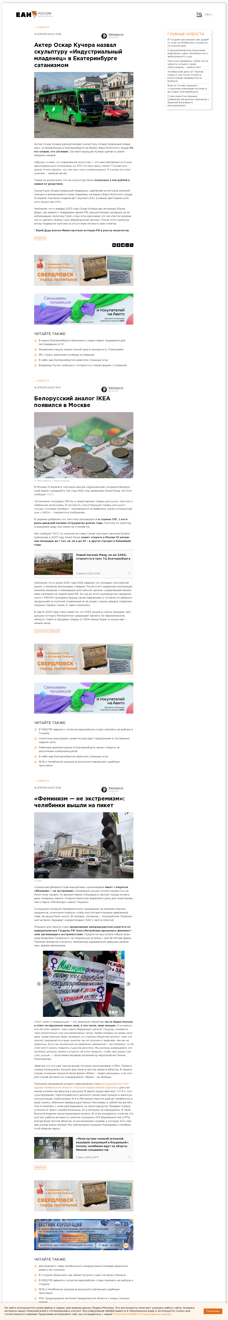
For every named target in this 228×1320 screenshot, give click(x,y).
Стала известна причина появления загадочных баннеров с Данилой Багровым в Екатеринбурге (188, 101)
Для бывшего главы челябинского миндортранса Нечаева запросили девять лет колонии (83, 1268)
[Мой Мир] (127, 245)
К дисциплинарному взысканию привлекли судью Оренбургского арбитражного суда (188, 53)
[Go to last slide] (39, 983)
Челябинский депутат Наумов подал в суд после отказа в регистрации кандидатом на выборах (185, 76)
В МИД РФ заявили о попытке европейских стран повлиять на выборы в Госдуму (86, 731)
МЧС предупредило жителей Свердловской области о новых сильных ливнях (84, 1300)
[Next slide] (128, 983)
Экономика (40, 631)
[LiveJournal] (131, 245)
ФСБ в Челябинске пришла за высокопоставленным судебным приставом (79, 764)
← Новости (41, 27)
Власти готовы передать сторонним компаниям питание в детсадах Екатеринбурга (187, 89)
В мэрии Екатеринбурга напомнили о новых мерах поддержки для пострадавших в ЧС (82, 342)
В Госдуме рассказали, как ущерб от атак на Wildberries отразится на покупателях (188, 43)
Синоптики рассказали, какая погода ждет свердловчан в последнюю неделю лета (84, 740)
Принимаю (213, 1311)
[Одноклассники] (118, 245)
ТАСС (50, 494)
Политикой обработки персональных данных (142, 1314)
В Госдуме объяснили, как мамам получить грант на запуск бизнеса (82, 1275)
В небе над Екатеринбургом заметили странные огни (73, 360)
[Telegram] (123, 245)
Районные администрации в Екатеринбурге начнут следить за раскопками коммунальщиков (79, 749)
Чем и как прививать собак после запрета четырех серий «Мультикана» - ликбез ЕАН (188, 64)
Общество (40, 238)
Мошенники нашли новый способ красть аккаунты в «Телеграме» (81, 349)
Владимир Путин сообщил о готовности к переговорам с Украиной (83, 365)
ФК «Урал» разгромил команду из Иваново (67, 355)
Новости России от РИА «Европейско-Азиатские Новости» (26, 15)
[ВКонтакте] (114, 245)
